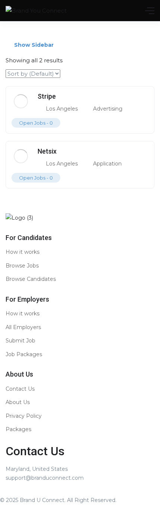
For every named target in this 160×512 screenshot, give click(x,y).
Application (107, 163)
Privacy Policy (24, 416)
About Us (18, 402)
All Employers (23, 327)
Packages (18, 429)
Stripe (47, 96)
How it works (22, 252)
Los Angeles (62, 108)
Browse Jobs (22, 265)
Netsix (47, 151)
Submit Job (20, 340)
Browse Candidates (31, 279)
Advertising (107, 108)
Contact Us (20, 388)
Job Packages (24, 354)
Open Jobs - (36, 123)
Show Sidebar (33, 45)
